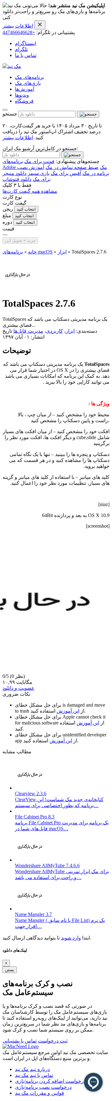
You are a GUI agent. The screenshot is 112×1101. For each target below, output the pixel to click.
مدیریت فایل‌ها (28, 331)
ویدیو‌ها (22, 95)
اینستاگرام (25, 43)
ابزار (62, 251)
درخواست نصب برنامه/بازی (43, 1087)
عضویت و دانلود (18, 688)
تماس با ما (25, 55)
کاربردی (54, 331)
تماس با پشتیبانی (19, 1040)
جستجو (9, 113)
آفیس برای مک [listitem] (66, 173)
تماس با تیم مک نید (34, 1075)
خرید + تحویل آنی (20, 240)
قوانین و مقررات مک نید (39, 1093)
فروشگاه (24, 101)
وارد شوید (71, 937)
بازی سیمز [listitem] (38, 173)
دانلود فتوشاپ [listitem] (16, 179)
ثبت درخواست (53, 1040)
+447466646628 (18, 32)
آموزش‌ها (24, 89)
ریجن (7, 209)
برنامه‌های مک (29, 77)
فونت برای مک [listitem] (39, 161)
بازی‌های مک (28, 83)
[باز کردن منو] (4, 110)
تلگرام (21, 49)
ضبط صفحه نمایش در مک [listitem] (72, 167)
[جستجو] (88, 114)
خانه (32, 251)
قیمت (8, 228)
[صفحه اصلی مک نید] (11, 66)
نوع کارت (12, 197)
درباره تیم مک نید (32, 1069)
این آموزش (68, 711)
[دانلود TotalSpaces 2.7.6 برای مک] (17, 288)
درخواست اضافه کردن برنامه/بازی (50, 1081)
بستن (9, 969)
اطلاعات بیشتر (17, 25)
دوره (7, 222)
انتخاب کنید (26, 209)
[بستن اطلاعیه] (39, 24)
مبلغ (6, 215)
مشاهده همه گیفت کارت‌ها (29, 191)
